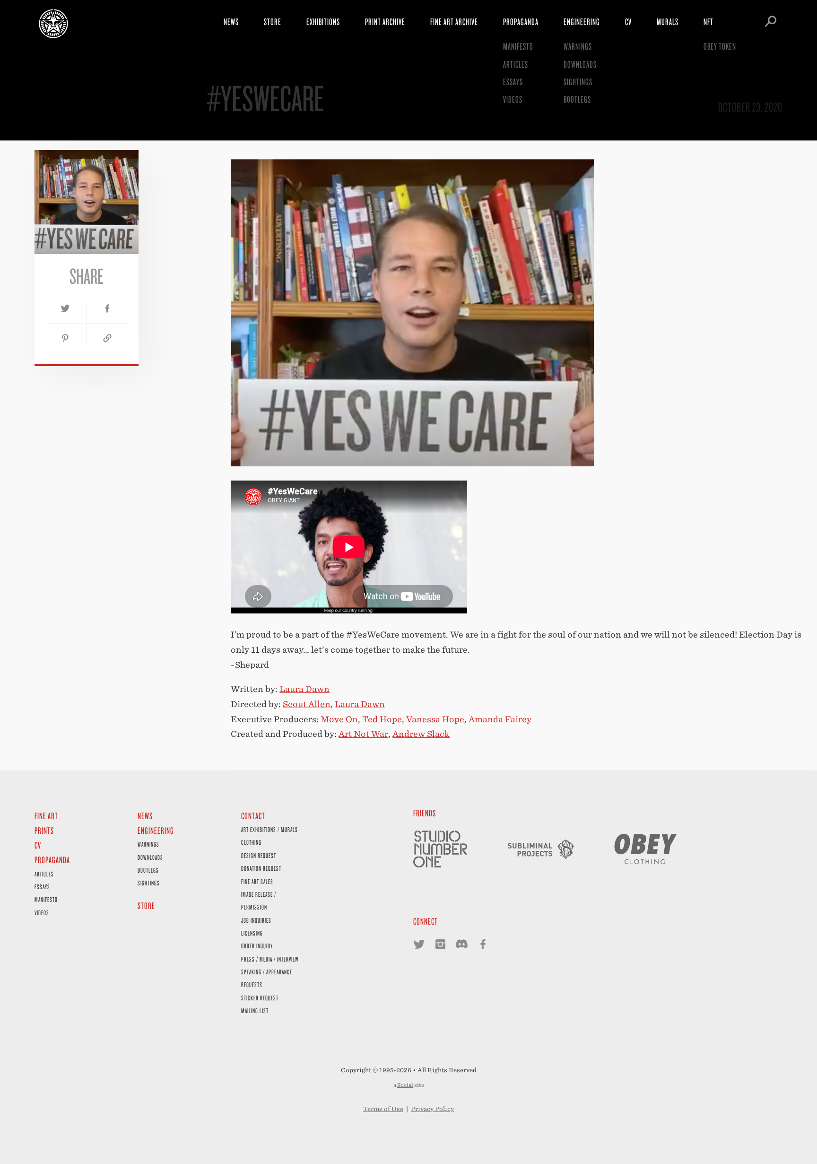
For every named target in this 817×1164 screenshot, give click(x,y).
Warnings (578, 46)
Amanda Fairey (500, 719)
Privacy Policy (432, 1108)
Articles (515, 64)
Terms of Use (383, 1108)
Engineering (582, 21)
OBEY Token (720, 46)
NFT (708, 21)
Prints (44, 830)
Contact (253, 816)
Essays (513, 82)
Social (405, 1085)
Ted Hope (382, 719)
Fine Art (46, 816)
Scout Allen (306, 704)
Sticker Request (259, 997)
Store (272, 21)
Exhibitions (323, 21)
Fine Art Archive (454, 21)
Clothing (251, 842)
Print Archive (385, 21)
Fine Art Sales (257, 881)
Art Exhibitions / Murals (269, 829)
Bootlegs (577, 99)
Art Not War (363, 734)
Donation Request (261, 868)
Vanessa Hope (435, 719)
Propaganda (521, 21)
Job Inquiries (256, 920)
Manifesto (518, 46)
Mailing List (255, 1010)
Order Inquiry (257, 945)
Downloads (580, 64)
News (231, 21)
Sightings (578, 82)
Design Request (258, 855)
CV (628, 21)
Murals (667, 21)
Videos (512, 99)
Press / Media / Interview (270, 958)
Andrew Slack (421, 734)
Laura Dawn (304, 689)
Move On (339, 719)
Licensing (252, 932)
